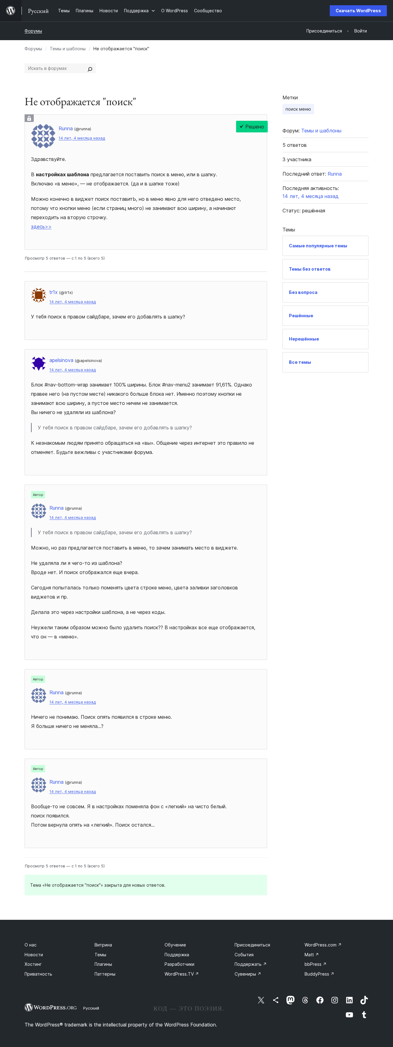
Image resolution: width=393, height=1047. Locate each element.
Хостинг (33, 964)
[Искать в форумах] (90, 68)
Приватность (38, 974)
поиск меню (298, 109)
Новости (34, 954)
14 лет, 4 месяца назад (82, 138)
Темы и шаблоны (68, 48)
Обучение (175, 944)
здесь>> (41, 226)
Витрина (103, 944)
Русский (91, 1008)
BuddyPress (319, 974)
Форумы (33, 30)
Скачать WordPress (358, 10)
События (244, 954)
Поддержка (177, 954)
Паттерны (105, 974)
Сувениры (248, 974)
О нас (31, 944)
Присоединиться (252, 944)
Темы (100, 954)
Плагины (103, 964)
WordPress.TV (182, 974)
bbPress (316, 964)
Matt (312, 954)
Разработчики (179, 964)
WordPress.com (323, 944)
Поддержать (251, 964)
